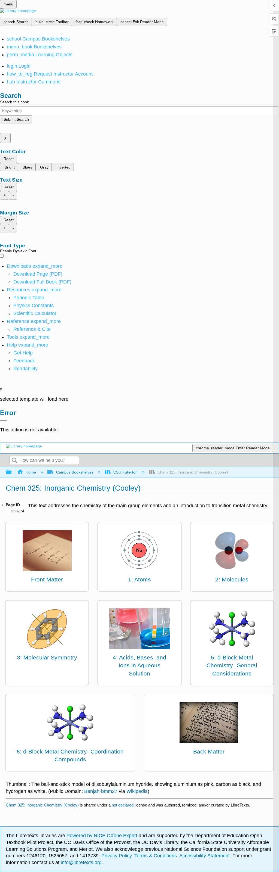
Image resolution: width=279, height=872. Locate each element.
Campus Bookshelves (74, 472)
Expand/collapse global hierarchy (12, 472)
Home (31, 472)
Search (14, 461)
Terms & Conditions (155, 855)
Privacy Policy (116, 855)
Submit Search (16, 119)
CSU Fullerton (125, 472)
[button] (24, 360)
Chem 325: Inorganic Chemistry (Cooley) (42, 805)
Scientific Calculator (34, 313)
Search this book (14, 102)
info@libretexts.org (80, 862)
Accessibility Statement (204, 855)
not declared (123, 805)
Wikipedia (137, 791)
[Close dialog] (3, 420)
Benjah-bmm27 (100, 791)
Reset (9, 159)
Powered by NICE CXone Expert (102, 835)
